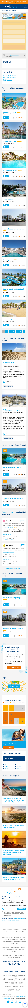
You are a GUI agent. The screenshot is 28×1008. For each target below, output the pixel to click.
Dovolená (6, 10)
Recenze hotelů (20, 932)
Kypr (10, 10)
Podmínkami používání (19, 918)
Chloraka (7, 766)
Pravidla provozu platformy (14, 957)
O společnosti (20, 949)
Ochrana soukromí (7, 955)
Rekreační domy (14, 934)
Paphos (7, 764)
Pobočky (5, 949)
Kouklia (7, 768)
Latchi (18, 764)
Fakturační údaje (19, 939)
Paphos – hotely (8, 512)
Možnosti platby (6, 941)
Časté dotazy (6, 937)
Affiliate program (15, 947)
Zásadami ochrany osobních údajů (10, 920)
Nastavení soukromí (19, 955)
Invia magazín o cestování (19, 941)
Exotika (6, 932)
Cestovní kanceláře (7, 930)
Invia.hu (23, 996)
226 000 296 (14, 964)
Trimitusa (19, 766)
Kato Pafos (19, 768)
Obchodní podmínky (8, 939)
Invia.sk (19, 996)
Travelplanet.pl (6, 998)
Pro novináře (5, 947)
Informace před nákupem (18, 937)
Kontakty (14, 951)
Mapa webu (14, 943)
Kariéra (23, 947)
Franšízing (12, 949)
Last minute (23, 930)
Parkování (12, 932)
